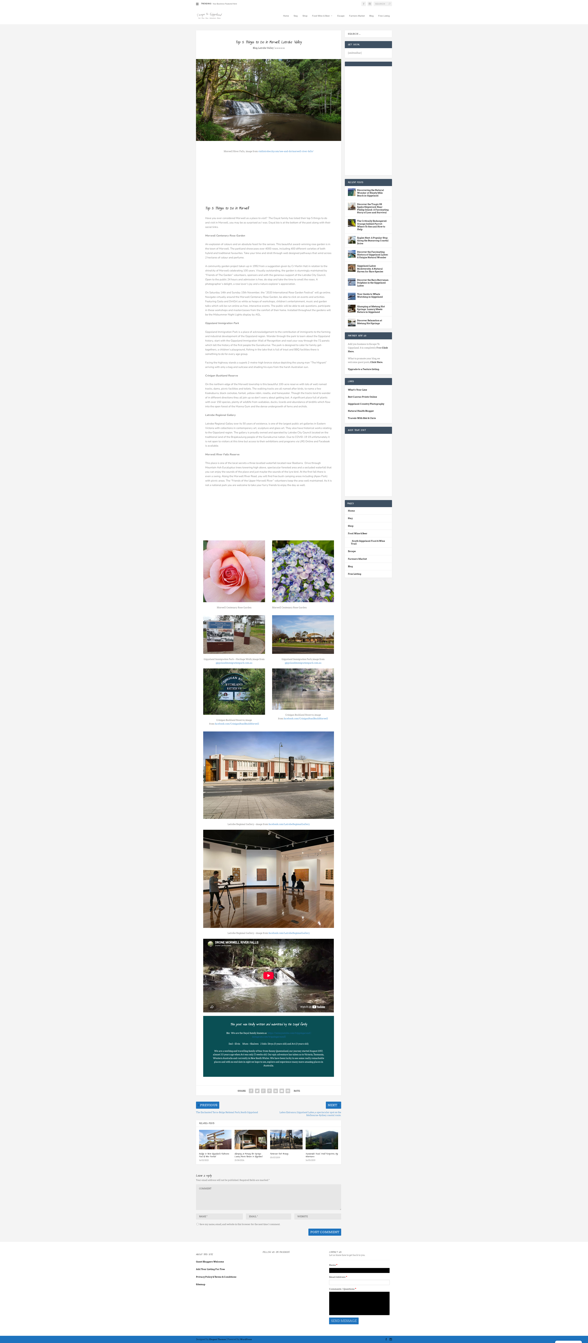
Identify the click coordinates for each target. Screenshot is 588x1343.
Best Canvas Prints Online (362, 397)
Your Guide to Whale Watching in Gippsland (370, 295)
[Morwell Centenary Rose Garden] (303, 601)
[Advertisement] (268, 178)
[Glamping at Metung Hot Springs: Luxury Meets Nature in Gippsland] (251, 1139)
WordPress (246, 1339)
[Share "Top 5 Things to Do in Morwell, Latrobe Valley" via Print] (288, 1091)
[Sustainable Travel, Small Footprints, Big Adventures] (322, 1139)
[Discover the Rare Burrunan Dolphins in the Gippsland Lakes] (352, 282)
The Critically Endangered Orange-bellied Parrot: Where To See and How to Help (372, 225)
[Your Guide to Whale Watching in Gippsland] (352, 296)
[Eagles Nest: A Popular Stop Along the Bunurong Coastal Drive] (352, 240)
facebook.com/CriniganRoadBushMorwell (237, 724)
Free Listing (384, 16)
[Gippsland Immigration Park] (234, 653)
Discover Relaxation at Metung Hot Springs (369, 321)
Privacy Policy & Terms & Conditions (216, 1277)
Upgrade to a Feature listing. (364, 369)
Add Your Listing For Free (210, 1269)
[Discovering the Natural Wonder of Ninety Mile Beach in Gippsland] (352, 192)
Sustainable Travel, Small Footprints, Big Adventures (322, 1155)
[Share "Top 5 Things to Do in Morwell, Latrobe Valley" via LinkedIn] (276, 1091)
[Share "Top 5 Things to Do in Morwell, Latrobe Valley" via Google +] (263, 1091)
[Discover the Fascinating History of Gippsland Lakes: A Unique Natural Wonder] (352, 254)
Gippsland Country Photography (366, 404)
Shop (304, 16)
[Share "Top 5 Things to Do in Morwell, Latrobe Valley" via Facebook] (251, 1091)
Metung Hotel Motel (221, 4)
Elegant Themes (217, 1339)
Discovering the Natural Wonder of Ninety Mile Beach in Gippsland (370, 193)
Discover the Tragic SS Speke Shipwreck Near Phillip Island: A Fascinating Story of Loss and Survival (373, 208)
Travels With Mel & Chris (362, 418)
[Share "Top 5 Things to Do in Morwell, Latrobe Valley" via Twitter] (257, 1091)
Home (286, 16)
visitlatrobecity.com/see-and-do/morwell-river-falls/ (285, 151)
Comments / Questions (342, 1289)
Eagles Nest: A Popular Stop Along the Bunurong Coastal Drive (372, 241)
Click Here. (376, 362)
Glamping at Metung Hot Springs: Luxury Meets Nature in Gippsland (248, 1155)
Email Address (338, 1277)
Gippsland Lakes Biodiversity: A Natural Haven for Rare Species (370, 269)
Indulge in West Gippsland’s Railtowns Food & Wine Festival (214, 1155)
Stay (296, 16)
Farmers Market (357, 16)
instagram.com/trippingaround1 (269, 1037)
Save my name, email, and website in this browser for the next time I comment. (240, 1224)
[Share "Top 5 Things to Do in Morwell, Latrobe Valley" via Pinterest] (269, 1091)
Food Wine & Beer (321, 16)
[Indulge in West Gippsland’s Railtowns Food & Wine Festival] (215, 1139)
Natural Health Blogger (361, 411)
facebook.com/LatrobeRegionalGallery (289, 824)
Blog (371, 16)
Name (333, 1265)
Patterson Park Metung (279, 1153)
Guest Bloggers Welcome (210, 1262)
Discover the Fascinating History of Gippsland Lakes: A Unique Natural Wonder (372, 255)
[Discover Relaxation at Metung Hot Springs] (352, 322)
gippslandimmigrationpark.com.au (234, 663)
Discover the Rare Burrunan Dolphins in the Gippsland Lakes (372, 283)
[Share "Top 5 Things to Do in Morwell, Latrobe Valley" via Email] (282, 1091)
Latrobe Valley (266, 48)
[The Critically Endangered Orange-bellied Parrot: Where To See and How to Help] (352, 223)
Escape (341, 16)
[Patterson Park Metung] (286, 1139)
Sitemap (200, 1284)
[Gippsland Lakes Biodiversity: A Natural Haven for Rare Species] (352, 268)
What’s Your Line (357, 390)
